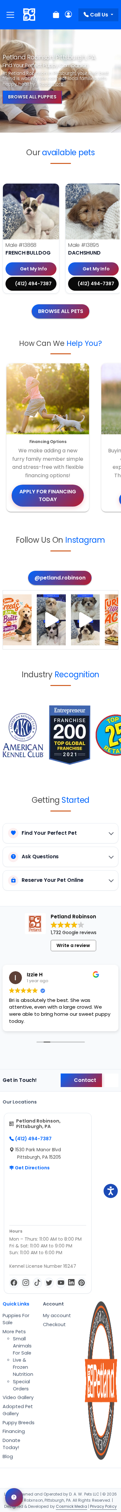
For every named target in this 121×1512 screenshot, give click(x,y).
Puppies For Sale (16, 1319)
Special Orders (21, 1385)
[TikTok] (37, 1283)
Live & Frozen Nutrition (23, 1367)
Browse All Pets (60, 311)
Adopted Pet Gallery (18, 1410)
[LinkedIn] (71, 1283)
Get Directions (32, 1167)
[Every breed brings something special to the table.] (17, 620)
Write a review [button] (73, 945)
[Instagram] (25, 1283)
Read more (51, 84)
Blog (8, 1456)
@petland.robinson (60, 577)
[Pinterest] (81, 1283)
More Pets (14, 1331)
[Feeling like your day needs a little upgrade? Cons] (51, 620)
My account (57, 1315)
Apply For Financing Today (47, 495)
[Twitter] (49, 1283)
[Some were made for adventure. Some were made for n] (85, 620)
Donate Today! (11, 1444)
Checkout (54, 1324)
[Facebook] (13, 1283)
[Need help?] (14, 1497)
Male (20, 245)
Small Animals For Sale (22, 1346)
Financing (14, 1431)
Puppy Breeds (19, 1422)
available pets (68, 152)
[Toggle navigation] (10, 14)
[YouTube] (60, 1283)
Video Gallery (18, 1397)
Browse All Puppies (32, 97)
